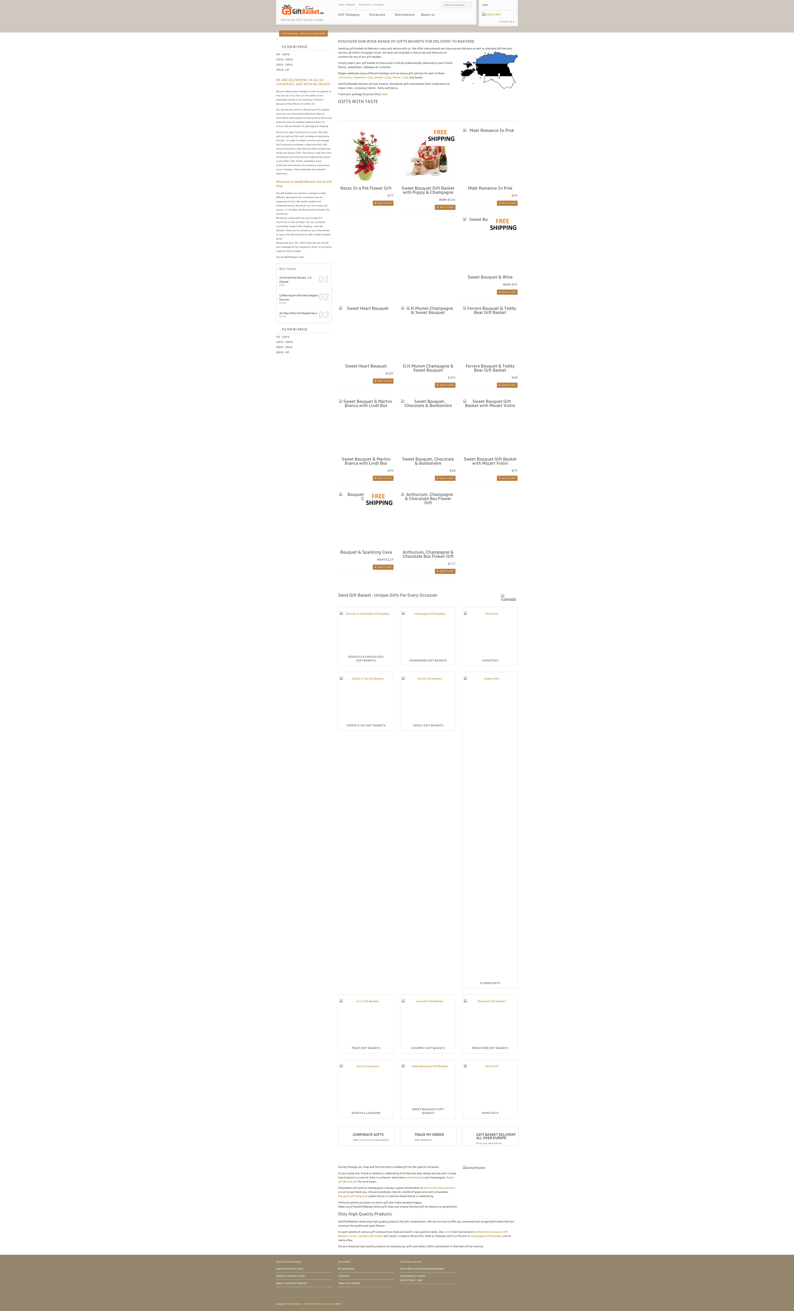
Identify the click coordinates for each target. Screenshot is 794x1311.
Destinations (405, 14)
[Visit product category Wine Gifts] (490, 1061)
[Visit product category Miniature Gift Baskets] (490, 996)
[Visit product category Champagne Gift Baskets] (428, 608)
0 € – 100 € (282, 54)
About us (428, 14)
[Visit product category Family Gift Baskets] (428, 673)
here (384, 94)
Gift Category (347, 15)
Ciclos (353, 1236)
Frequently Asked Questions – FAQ (412, 1278)
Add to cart (385, 203)
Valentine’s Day (363, 77)
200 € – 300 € (284, 64)
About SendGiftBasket (292, 1283)
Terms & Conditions (290, 1276)
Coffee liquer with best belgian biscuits (298, 297)
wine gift (352, 1181)
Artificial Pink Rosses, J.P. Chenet (295, 279)
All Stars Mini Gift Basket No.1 (298, 313)
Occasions (375, 15)
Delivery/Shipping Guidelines (422, 1269)
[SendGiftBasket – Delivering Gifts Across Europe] (302, 7)
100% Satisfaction (289, 1269)
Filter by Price (294, 47)
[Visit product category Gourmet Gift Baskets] (428, 996)
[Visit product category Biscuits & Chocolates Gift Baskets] (366, 608)
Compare (379, 4)
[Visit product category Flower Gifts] (490, 673)
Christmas (345, 77)
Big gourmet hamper (351, 1196)
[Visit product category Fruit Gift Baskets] (366, 996)
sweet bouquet (414, 1177)
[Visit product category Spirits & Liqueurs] (366, 1061)
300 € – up (282, 70)
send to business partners (439, 1187)
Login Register (346, 4)
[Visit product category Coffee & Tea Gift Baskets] (366, 673)
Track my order (349, 1283)
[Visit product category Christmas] (490, 608)
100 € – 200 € (284, 59)
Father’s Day (401, 77)
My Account (365, 4)
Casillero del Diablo (370, 1236)
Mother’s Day (382, 77)
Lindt (447, 1232)
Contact (344, 1276)
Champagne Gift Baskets (486, 1236)
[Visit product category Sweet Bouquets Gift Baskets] (428, 1061)
